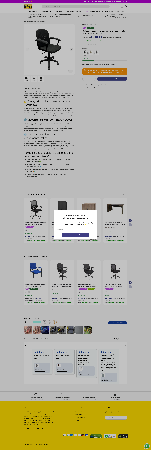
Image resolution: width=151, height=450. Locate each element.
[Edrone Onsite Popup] (75, 225)
